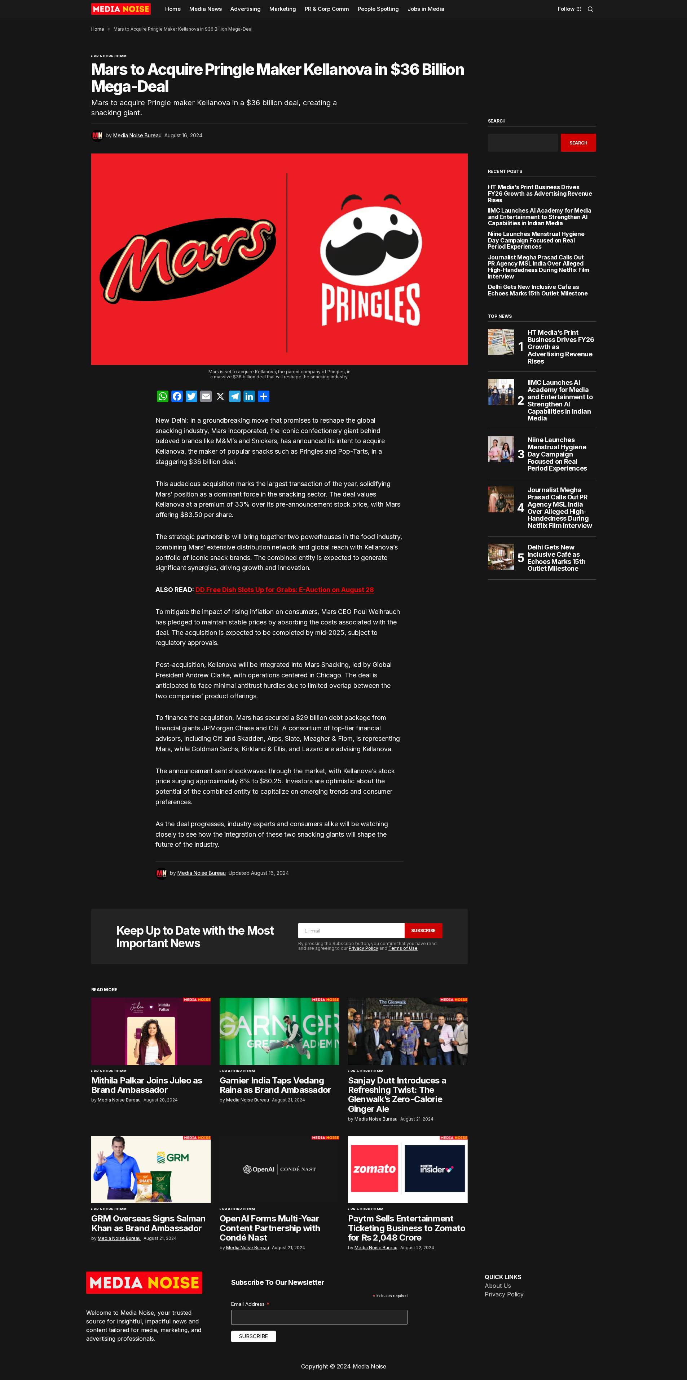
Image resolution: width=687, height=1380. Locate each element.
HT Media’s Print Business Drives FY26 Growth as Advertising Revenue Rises (540, 193)
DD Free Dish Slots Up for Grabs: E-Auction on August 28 (284, 589)
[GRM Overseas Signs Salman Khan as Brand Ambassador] (151, 1169)
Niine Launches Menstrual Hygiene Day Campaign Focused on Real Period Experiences (536, 240)
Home (97, 29)
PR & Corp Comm (110, 56)
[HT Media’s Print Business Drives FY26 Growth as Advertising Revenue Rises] (501, 342)
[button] (590, 9)
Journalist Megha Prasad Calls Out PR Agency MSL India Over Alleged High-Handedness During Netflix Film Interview (538, 267)
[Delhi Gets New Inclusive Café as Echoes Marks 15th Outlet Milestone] (501, 557)
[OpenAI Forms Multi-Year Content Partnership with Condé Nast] (279, 1169)
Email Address (250, 1304)
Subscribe (423, 930)
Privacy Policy (363, 948)
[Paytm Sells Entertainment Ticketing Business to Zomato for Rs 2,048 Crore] (408, 1169)
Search (497, 121)
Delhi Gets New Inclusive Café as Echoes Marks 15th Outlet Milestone (538, 290)
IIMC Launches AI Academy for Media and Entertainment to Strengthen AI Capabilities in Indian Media (539, 217)
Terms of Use (403, 948)
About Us (498, 1285)
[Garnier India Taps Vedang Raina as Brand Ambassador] (279, 1031)
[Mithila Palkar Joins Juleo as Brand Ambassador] (151, 1031)
